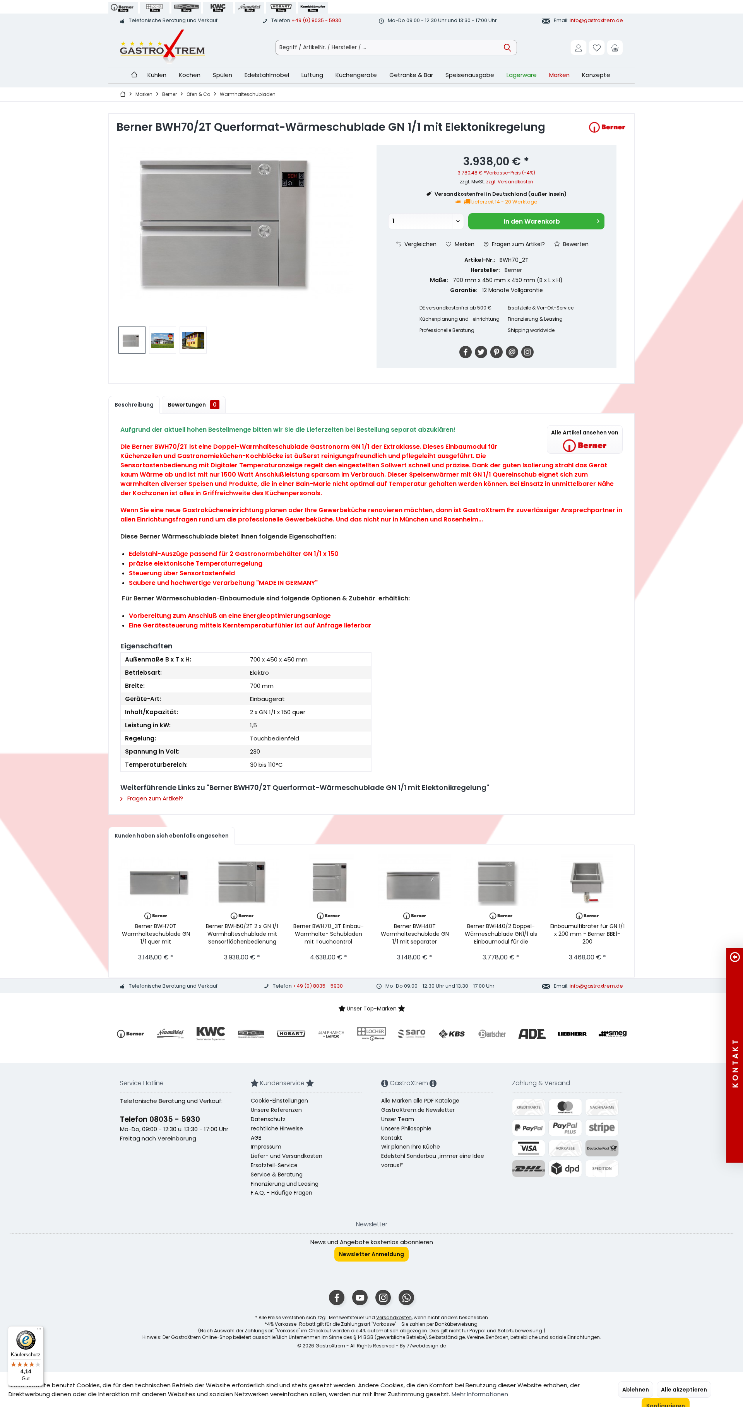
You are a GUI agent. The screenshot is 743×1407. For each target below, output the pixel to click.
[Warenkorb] (615, 47)
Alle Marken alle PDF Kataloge (420, 1100)
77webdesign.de (426, 1345)
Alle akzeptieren (684, 1389)
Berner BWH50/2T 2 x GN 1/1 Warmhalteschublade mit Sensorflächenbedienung (242, 933)
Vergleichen (420, 244)
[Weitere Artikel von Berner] (607, 127)
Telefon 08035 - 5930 (160, 1119)
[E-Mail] (512, 352)
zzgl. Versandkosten (509, 181)
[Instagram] (527, 352)
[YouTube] (360, 1297)
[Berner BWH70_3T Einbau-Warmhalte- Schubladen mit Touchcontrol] (328, 881)
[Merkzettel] (597, 47)
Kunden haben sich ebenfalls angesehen (172, 835)
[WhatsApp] (406, 1297)
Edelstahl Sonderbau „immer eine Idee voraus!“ (432, 1160)
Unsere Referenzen (276, 1110)
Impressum (266, 1147)
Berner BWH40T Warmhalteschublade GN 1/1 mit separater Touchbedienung (415, 933)
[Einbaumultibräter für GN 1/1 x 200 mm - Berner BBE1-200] (587, 881)
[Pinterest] (496, 352)
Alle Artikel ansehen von (584, 432)
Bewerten (575, 244)
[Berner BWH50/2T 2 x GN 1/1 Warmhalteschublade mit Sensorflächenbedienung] (242, 881)
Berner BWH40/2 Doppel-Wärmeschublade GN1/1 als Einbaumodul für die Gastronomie (501, 933)
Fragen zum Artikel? (517, 244)
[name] (130, 1034)
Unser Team (397, 1119)
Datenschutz (268, 1119)
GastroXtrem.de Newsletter (418, 1110)
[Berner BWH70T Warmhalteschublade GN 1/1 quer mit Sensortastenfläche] (155, 881)
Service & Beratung (277, 1174)
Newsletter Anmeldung (371, 1254)
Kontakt (391, 1138)
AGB (256, 1138)
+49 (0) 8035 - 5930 (316, 20)
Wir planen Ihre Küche (410, 1147)
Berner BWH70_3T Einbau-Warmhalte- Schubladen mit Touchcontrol (328, 933)
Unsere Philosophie (406, 1128)
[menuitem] (615, 47)
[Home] (134, 75)
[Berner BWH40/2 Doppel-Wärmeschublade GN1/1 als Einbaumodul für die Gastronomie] (501, 881)
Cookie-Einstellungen (279, 1100)
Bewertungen (192, 405)
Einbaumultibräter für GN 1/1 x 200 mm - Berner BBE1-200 (587, 933)
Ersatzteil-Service (274, 1165)
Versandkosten (394, 1317)
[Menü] (39, 1330)
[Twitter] (481, 352)
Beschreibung (134, 405)
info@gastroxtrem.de (596, 20)
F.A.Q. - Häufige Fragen (281, 1193)
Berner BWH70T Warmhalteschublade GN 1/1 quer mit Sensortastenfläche (156, 933)
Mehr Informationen (480, 1394)
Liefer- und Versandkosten (286, 1156)
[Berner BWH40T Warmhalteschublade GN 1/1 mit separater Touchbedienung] (414, 881)
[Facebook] (465, 352)
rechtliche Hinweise (277, 1128)
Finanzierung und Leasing (284, 1184)
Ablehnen (635, 1389)
